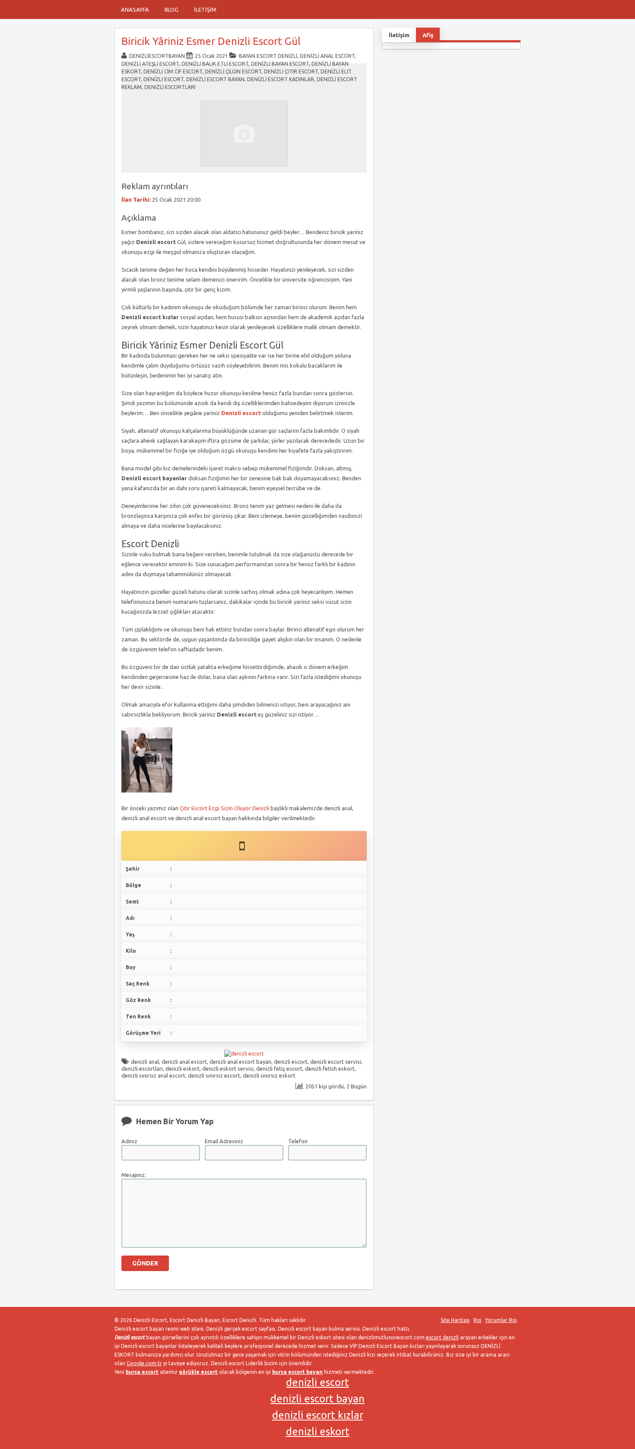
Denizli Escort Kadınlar (280, 79)
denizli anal (145, 1062)
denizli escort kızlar (317, 1415)
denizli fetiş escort (279, 1068)
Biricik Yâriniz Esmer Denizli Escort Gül (211, 41)
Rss (477, 1320)
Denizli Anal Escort (327, 56)
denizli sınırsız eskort (269, 1075)
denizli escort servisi (335, 1062)
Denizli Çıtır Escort (291, 71)
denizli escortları (142, 1068)
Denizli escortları (170, 87)
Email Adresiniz (224, 1141)
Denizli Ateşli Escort (150, 64)
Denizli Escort (163, 79)
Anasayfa (135, 9)
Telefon (298, 1141)
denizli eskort (182, 1068)
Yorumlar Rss (501, 1320)
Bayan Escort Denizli (268, 56)
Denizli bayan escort (280, 64)
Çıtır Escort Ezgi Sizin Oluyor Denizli (224, 808)
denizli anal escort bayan (240, 1062)
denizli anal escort (184, 1062)
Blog (171, 9)
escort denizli (442, 1337)
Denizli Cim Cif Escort (172, 71)
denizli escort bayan (317, 1399)
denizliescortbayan (157, 56)
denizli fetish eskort (330, 1068)
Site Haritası (455, 1320)
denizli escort (291, 1062)
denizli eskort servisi (228, 1068)
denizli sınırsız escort (214, 1075)
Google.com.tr (144, 1363)
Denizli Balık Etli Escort (214, 64)
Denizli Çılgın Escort (233, 71)
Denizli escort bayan (215, 79)
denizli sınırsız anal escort (153, 1075)
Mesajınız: (133, 1175)
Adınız (129, 1141)
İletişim (205, 9)
